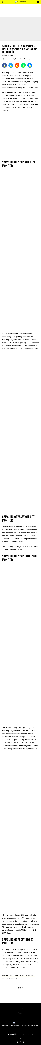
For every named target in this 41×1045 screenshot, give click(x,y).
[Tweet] (10, 65)
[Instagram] (28, 1034)
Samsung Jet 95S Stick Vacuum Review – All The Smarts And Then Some (24, 11)
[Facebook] (20, 1034)
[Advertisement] (20, 135)
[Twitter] (24, 1034)
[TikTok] (32, 1034)
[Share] (4, 65)
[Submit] (17, 65)
